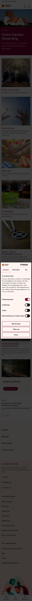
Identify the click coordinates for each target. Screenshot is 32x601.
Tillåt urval (16, 329)
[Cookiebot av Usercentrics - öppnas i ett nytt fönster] (22, 265)
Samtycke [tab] (6, 270)
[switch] (27, 304)
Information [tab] (16, 270)
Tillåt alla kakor (16, 323)
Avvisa (16, 335)
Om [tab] (26, 270)
